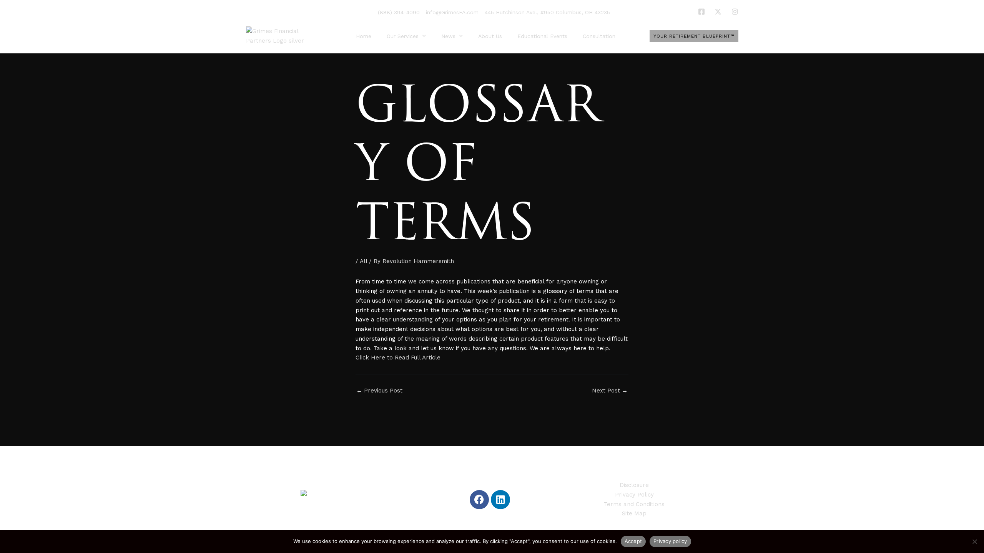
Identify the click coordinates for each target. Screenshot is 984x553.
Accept (633, 541)
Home (363, 36)
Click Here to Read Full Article (398, 357)
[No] (974, 541)
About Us (490, 36)
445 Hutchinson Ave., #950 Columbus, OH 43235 (547, 12)
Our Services (403, 36)
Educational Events (542, 36)
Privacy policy (670, 541)
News (448, 36)
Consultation (599, 36)
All (363, 261)
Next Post (610, 391)
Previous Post (379, 391)
